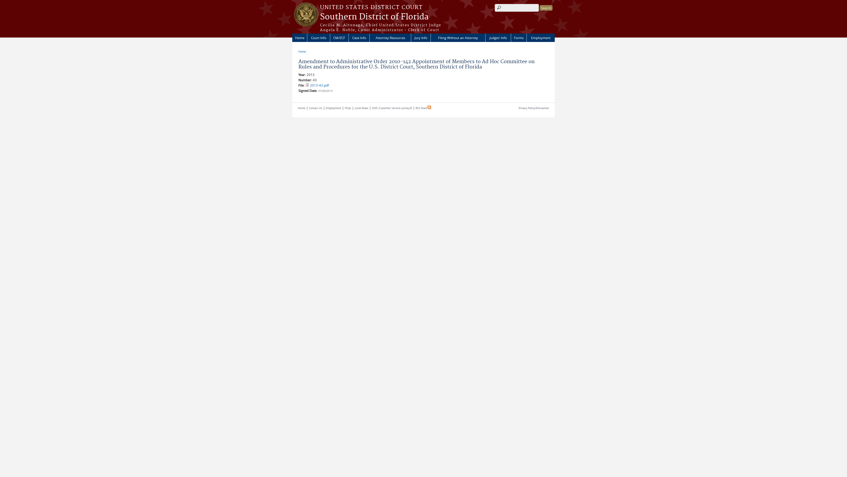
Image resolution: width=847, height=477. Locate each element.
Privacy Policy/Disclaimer (534, 108)
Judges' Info (498, 38)
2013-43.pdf (319, 85)
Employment (541, 38)
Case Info (359, 38)
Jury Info (420, 38)
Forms (519, 38)
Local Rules (361, 108)
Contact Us (315, 108)
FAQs (348, 108)
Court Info (318, 38)
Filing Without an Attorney (458, 38)
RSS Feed (421, 108)
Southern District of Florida (374, 17)
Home (299, 38)
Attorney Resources (390, 38)
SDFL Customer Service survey (392, 108)
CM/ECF (339, 38)
